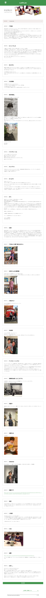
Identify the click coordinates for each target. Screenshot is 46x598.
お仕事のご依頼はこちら (27, 590)
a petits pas (23, 3)
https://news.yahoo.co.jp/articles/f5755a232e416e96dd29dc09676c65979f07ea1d (19, 555)
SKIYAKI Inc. (18, 595)
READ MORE (23, 583)
